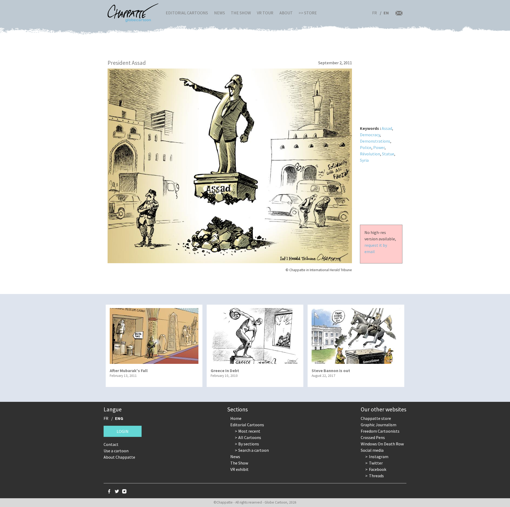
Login (123, 431)
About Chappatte (119, 457)
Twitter (376, 463)
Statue (388, 153)
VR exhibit (239, 469)
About (286, 12)
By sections (248, 443)
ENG (119, 418)
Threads (376, 475)
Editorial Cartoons (187, 12)
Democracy (370, 134)
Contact (111, 444)
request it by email (375, 248)
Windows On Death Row (382, 443)
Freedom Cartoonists (380, 431)
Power (379, 147)
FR (374, 12)
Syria (364, 160)
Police (365, 147)
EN (386, 12)
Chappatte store (376, 418)
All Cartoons (249, 437)
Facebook (377, 469)
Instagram (378, 456)
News (219, 12)
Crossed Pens (373, 437)
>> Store (308, 12)
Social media (372, 450)
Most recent (249, 431)
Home (235, 418)
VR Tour (265, 12)
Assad (387, 128)
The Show (241, 12)
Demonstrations (375, 141)
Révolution (370, 153)
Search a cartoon (253, 450)
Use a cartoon (116, 450)
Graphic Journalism (378, 424)
